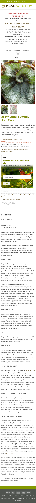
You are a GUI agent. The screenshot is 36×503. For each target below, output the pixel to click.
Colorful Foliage (12, 195)
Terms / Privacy (29, 495)
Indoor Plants (20, 195)
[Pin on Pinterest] (13, 203)
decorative (12, 199)
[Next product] (16, 54)
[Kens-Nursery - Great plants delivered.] (19, 6)
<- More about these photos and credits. (12, 139)
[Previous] (4, 82)
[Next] (31, 82)
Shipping (9, 495)
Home (9, 51)
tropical (18, 199)
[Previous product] (19, 54)
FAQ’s (15, 495)
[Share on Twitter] (6, 203)
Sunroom (26, 195)
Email (5, 157)
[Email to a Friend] (9, 203)
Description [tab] (6, 215)
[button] (3, 6)
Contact (20, 495)
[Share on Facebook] (3, 203)
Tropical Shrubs (22, 51)
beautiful (6, 199)
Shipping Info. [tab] (6, 219)
